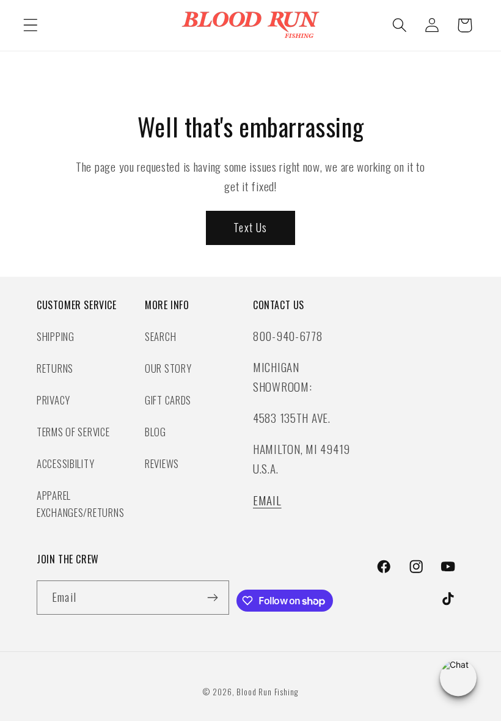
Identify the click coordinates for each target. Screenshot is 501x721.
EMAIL (267, 500)
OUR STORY (168, 368)
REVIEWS (162, 463)
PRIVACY (53, 400)
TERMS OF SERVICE (73, 431)
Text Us (250, 227)
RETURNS (55, 368)
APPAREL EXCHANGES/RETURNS (80, 504)
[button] (31, 25)
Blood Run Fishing (267, 692)
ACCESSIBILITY (65, 463)
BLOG (155, 431)
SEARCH (160, 336)
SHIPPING (56, 336)
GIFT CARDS (168, 400)
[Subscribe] (212, 597)
